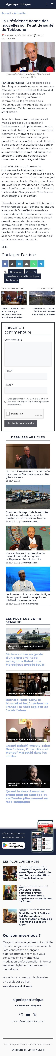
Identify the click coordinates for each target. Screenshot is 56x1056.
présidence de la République (22, 276)
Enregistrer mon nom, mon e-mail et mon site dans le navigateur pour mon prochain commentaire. (28, 402)
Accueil (6, 13)
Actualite (20, 13)
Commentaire (13, 339)
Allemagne (16, 272)
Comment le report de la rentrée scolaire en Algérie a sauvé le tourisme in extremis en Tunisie (27, 515)
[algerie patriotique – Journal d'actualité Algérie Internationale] (18, 4)
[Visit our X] (35, 1015)
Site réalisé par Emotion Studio (28, 1050)
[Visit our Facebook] (21, 1015)
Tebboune (12, 280)
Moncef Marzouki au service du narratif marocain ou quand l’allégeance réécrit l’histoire (25, 556)
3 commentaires (29, 521)
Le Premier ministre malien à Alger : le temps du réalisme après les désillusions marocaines (28, 597)
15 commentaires (29, 603)
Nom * (8, 370)
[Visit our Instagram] (28, 1015)
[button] (47, 4)
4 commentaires (29, 562)
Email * (8, 384)
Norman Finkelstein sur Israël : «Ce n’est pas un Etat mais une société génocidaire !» (28, 474)
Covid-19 (31, 272)
